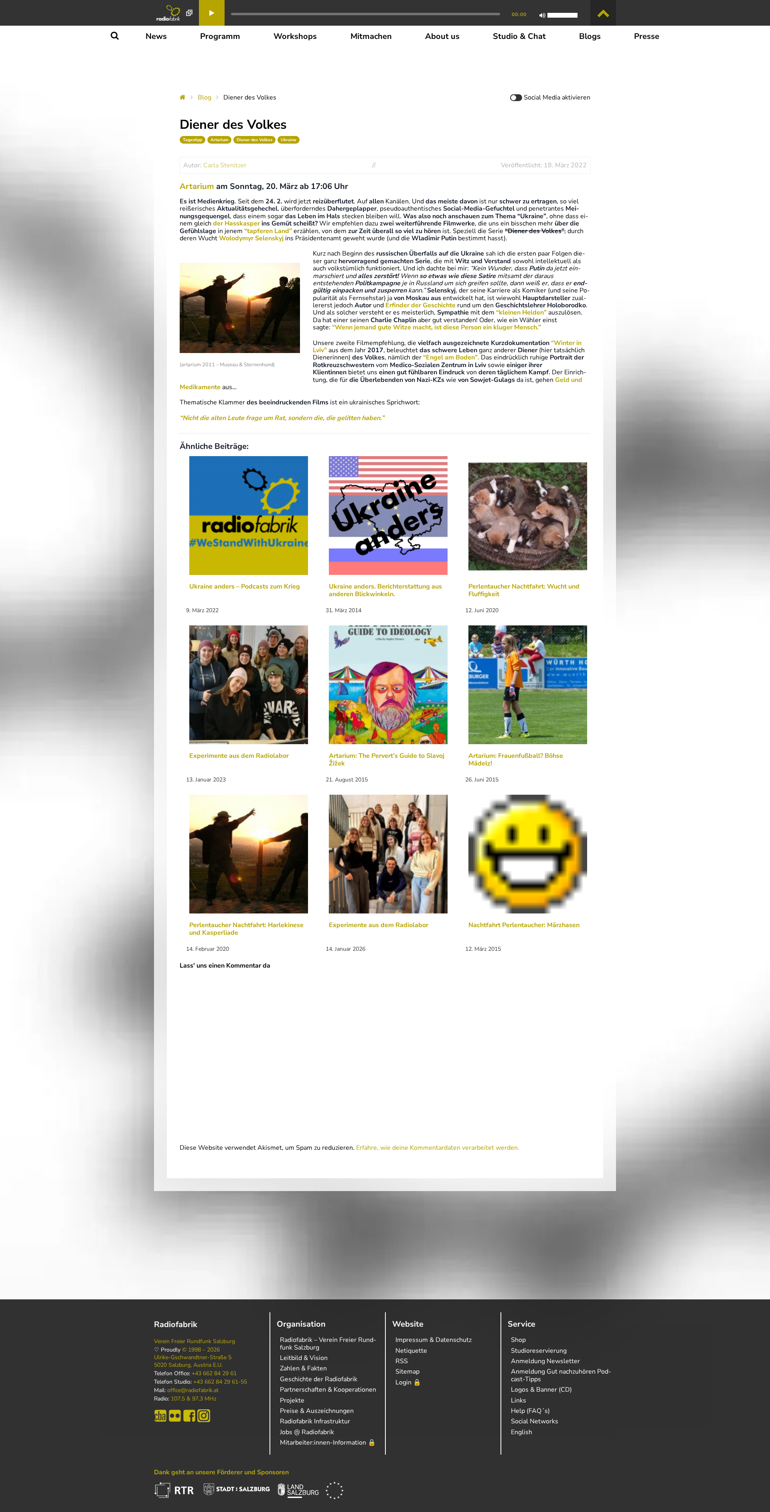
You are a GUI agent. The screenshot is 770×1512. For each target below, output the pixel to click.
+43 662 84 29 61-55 (220, 1382)
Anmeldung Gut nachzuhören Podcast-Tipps (561, 1375)
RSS (401, 1361)
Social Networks (534, 1421)
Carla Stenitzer (225, 165)
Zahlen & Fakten (303, 1368)
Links (518, 1400)
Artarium (219, 140)
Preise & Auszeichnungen (317, 1410)
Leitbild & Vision (304, 1358)
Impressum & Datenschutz (433, 1339)
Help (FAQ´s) (530, 1410)
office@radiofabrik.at (193, 1390)
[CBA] (160, 1415)
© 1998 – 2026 (201, 1350)
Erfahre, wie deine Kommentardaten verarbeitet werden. (437, 1147)
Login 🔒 (408, 1382)
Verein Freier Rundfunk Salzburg (194, 1341)
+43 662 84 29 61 (214, 1373)
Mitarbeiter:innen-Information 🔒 (328, 1442)
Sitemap (407, 1371)
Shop (518, 1339)
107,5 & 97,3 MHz (193, 1398)
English (521, 1432)
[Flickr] (174, 1415)
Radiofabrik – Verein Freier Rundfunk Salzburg (328, 1343)
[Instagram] (203, 1415)
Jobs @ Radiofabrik (307, 1432)
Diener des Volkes (254, 140)
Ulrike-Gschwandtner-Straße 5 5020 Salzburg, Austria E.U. (192, 1361)
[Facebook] (189, 1415)
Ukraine (288, 140)
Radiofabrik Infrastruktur (315, 1421)
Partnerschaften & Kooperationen (328, 1389)
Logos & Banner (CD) (541, 1389)
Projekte (292, 1400)
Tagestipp (192, 140)
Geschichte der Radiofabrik (318, 1379)
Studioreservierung (539, 1350)
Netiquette (411, 1350)
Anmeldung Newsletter (545, 1361)
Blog (204, 97)
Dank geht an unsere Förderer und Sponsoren (221, 1472)
